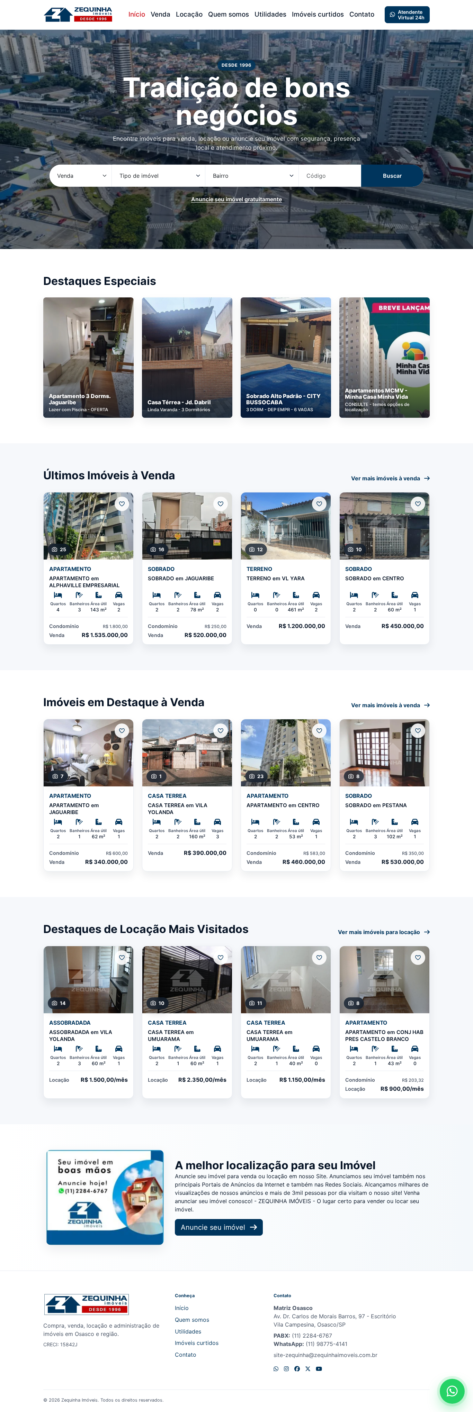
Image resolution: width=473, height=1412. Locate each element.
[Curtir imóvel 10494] (418, 730)
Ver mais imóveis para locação (379, 932)
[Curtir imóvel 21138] (319, 957)
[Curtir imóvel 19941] (418, 504)
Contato (361, 14)
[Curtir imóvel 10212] (319, 730)
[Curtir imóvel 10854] (220, 504)
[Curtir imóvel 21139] (122, 957)
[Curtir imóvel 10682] (122, 504)
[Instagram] (286, 1369)
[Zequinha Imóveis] (78, 14)
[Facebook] (297, 1369)
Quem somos (228, 14)
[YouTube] (319, 1369)
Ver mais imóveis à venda (386, 478)
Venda (160, 14)
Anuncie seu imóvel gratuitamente (236, 199)
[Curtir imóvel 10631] (319, 504)
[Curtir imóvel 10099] (220, 730)
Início (136, 14)
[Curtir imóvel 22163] (418, 957)
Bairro (221, 175)
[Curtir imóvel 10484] (122, 730)
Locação (189, 14)
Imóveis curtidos (318, 14)
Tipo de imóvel (139, 175)
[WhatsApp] (276, 1369)
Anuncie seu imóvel (214, 1227)
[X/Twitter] (307, 1369)
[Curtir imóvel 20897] (220, 957)
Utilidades (270, 14)
